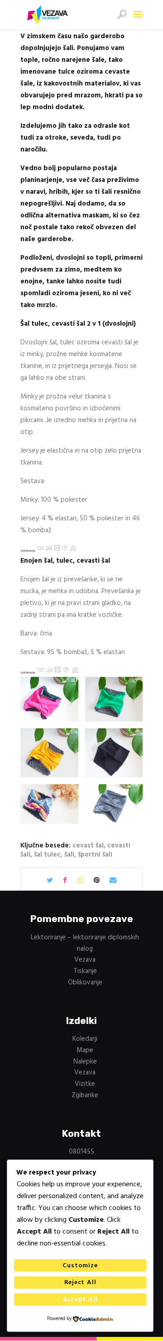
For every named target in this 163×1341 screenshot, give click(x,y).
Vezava (85, 959)
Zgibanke (85, 1095)
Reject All (80, 1282)
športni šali (95, 854)
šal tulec (47, 854)
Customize (79, 1265)
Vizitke (85, 1084)
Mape (85, 1050)
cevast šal (88, 845)
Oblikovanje (85, 982)
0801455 (81, 1151)
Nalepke (85, 1061)
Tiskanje (85, 971)
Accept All (80, 1300)
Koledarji (84, 1038)
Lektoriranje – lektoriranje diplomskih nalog (85, 943)
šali (69, 854)
